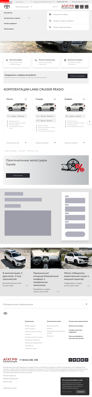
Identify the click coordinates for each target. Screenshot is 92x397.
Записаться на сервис (60, 14)
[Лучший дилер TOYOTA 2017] (86, 7)
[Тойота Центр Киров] (67, 7)
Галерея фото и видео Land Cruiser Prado (73, 284)
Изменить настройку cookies (10, 378)
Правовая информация (9, 375)
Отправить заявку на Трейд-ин (63, 21)
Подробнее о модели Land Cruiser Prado (41, 290)
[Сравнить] (25, 99)
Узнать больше (18, 175)
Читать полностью (67, 391)
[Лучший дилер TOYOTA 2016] (82, 7)
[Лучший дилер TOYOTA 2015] (77, 7)
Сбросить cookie (7, 381)
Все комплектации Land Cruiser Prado (12, 284)
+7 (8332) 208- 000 (61, 2)
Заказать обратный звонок (80, 2)
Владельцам (19, 2)
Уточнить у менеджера (78, 76)
